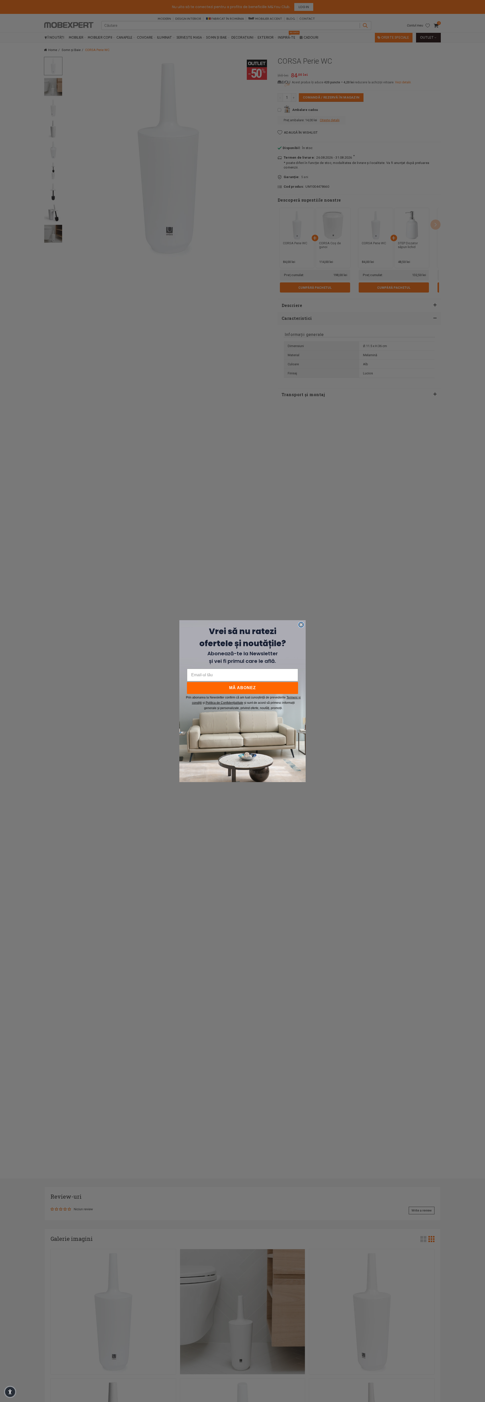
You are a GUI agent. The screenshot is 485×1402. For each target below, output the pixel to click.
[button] (10, 1392)
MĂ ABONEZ (242, 688)
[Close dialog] (301, 624)
